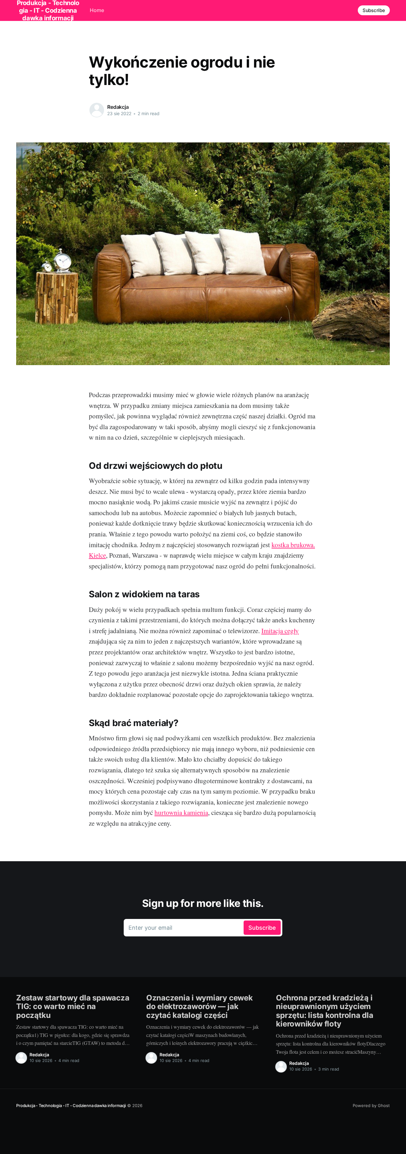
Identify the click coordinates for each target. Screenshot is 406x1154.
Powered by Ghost (371, 1105)
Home (97, 10)
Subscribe (374, 10)
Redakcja (118, 107)
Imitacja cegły (280, 630)
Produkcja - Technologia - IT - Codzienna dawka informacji (71, 1105)
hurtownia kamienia (181, 812)
